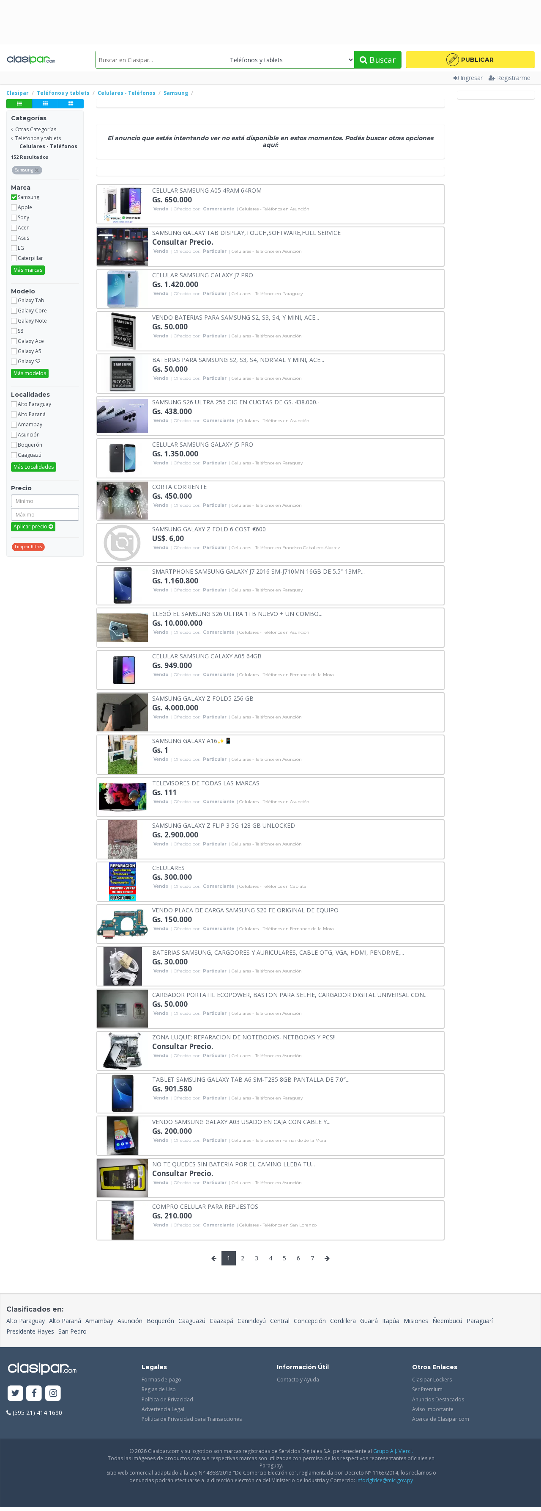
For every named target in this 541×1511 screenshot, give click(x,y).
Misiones (416, 1321)
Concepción (310, 1321)
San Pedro (72, 1331)
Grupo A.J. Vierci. (393, 1451)
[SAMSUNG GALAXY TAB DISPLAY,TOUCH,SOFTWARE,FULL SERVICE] (122, 246)
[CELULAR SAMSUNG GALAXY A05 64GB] (122, 669)
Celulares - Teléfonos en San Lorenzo (278, 1225)
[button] (470, 59)
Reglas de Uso (159, 1389)
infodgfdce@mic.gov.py (384, 1480)
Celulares (168, 867)
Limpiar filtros (28, 547)
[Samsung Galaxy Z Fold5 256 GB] (122, 711)
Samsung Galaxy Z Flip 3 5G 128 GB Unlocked (223, 825)
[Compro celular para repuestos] (122, 1219)
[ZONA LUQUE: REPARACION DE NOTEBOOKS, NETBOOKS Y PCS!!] (122, 1050)
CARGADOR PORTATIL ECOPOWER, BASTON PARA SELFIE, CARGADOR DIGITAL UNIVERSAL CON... (290, 994)
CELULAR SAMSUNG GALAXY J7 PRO (202, 274)
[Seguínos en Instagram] (53, 1393)
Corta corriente (179, 486)
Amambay (99, 1321)
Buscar (381, 59)
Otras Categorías (35, 129)
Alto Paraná (65, 1321)
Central (280, 1321)
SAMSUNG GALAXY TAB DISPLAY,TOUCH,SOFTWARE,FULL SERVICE (246, 232)
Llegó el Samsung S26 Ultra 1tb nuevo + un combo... (237, 613)
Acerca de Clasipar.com (440, 1419)
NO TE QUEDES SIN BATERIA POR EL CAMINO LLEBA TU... (233, 1163)
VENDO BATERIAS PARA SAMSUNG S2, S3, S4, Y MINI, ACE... (235, 316)
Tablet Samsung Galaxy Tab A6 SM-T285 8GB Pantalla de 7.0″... (251, 1079)
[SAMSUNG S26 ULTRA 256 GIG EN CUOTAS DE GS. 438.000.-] (122, 415)
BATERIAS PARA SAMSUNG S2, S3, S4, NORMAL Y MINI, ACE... (238, 359)
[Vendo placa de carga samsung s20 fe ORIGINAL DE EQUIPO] (122, 923)
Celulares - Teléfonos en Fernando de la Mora (286, 674)
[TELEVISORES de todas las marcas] (122, 796)
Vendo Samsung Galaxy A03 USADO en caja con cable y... (241, 1121)
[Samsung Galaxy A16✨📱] (122, 754)
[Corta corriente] (122, 500)
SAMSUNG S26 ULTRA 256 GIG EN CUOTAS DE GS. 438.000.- (236, 401)
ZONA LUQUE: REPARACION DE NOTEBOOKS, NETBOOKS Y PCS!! (244, 1036)
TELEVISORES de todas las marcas (206, 782)
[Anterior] (214, 1258)
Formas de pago (161, 1379)
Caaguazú (191, 1321)
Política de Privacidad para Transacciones (192, 1419)
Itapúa (390, 1321)
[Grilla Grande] (71, 103)
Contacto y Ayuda (298, 1379)
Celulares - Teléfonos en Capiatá (272, 886)
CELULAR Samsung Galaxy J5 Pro (202, 443)
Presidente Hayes (30, 1331)
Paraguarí (480, 1321)
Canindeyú (252, 1321)
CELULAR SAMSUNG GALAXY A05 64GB (207, 655)
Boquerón (160, 1321)
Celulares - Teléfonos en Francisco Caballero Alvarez (286, 547)
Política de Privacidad (167, 1399)
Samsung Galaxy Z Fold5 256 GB (203, 698)
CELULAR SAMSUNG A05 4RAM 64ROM (207, 189)
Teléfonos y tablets (38, 138)
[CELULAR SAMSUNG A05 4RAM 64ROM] (122, 203)
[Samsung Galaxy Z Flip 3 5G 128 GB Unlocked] (122, 838)
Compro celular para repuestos (205, 1206)
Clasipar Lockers (432, 1379)
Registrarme (513, 78)
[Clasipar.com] (30, 59)
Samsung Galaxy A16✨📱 (192, 740)
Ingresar (471, 78)
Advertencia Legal (163, 1409)
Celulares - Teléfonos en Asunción (274, 209)
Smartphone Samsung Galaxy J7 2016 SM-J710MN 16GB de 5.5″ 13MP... (258, 571)
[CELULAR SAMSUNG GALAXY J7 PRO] (122, 288)
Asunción (129, 1321)
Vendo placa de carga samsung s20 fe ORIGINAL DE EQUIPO (245, 909)
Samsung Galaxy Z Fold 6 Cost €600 (209, 528)
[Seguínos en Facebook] (34, 1393)
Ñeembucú (447, 1321)
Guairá (369, 1321)
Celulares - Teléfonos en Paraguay (267, 293)
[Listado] (19, 103)
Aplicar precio (31, 526)
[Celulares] (122, 881)
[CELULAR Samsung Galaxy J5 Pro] (122, 457)
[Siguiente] (327, 1258)
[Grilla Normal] (45, 103)
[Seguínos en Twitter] (15, 1393)
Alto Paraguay (25, 1321)
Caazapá (221, 1321)
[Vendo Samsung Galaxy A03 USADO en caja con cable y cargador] (122, 1135)
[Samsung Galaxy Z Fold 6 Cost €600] (122, 542)
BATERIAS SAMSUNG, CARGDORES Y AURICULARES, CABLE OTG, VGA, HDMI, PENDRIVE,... (278, 952)
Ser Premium (427, 1389)
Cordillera (343, 1321)
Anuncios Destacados (438, 1399)
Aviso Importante (433, 1409)
